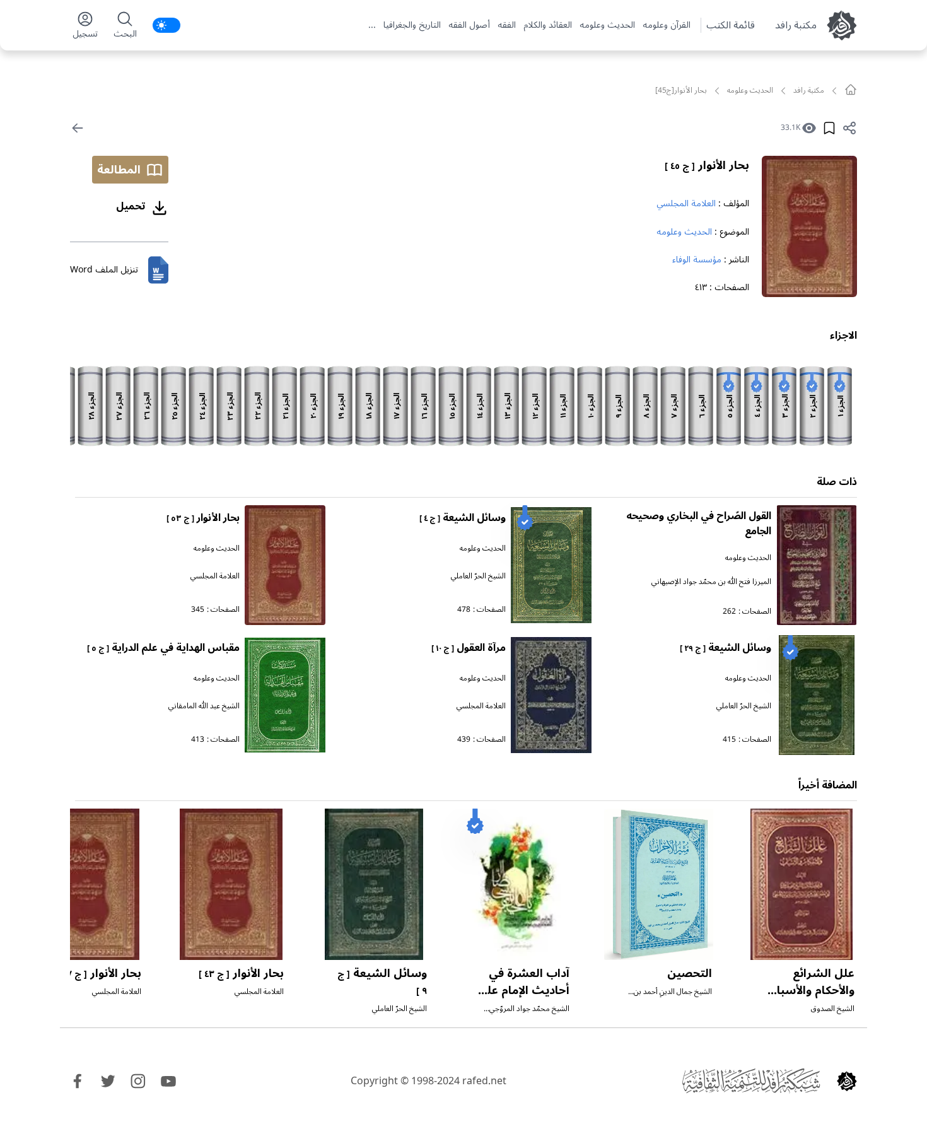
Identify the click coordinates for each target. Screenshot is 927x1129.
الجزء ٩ (619, 406)
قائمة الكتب (730, 25)
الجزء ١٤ (480, 406)
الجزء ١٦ (425, 406)
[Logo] (847, 1081)
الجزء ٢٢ (258, 406)
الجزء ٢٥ (175, 406)
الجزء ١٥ (452, 406)
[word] (158, 270)
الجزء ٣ (785, 406)
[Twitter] (107, 1081)
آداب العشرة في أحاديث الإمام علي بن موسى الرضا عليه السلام (523, 998)
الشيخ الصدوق (832, 1009)
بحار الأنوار (707, 165)
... (372, 25)
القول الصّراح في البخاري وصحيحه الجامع (698, 523)
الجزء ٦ (702, 406)
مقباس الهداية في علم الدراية (163, 647)
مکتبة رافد (796, 25)
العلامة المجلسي (686, 203)
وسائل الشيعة (462, 518)
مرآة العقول (468, 647)
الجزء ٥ (730, 406)
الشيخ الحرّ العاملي (478, 576)
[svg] (850, 89)
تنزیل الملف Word (104, 269)
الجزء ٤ (758, 406)
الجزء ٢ (813, 406)
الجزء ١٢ (536, 406)
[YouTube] (168, 1081)
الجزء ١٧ (397, 406)
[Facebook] (77, 1081)
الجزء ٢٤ (203, 406)
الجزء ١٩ (341, 406)
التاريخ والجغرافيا (412, 25)
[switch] (166, 25)
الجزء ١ (841, 406)
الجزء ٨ (647, 406)
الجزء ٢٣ (230, 406)
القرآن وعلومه (667, 25)
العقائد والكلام (547, 25)
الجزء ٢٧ (119, 406)
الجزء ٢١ (286, 406)
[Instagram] (138, 1081)
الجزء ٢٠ (314, 406)
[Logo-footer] (751, 1081)
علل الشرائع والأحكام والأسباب (806, 989)
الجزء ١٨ (369, 406)
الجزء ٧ (674, 406)
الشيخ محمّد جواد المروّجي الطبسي (529, 1014)
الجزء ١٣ (508, 406)
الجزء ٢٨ (92, 406)
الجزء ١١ (563, 406)
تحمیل (131, 206)
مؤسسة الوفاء (696, 259)
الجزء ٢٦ (147, 406)
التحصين (689, 973)
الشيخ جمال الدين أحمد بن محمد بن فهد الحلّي (673, 997)
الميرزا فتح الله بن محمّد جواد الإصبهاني (711, 582)
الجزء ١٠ (591, 406)
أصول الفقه (469, 25)
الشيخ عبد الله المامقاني (204, 706)
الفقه (507, 25)
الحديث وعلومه (607, 25)
